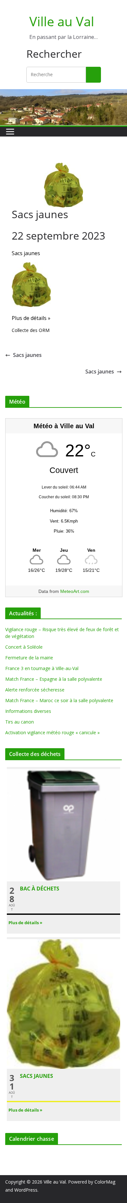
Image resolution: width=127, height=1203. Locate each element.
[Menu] (10, 131)
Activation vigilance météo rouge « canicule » (52, 732)
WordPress (25, 1190)
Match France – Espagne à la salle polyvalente (53, 679)
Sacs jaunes (26, 253)
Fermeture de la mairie (29, 658)
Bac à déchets (39, 888)
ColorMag (104, 1182)
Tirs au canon (19, 722)
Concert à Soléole (24, 647)
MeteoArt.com (74, 591)
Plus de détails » (31, 318)
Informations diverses (28, 711)
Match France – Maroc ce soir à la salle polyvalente (59, 700)
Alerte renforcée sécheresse (34, 690)
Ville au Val (61, 21)
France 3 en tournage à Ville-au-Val (41, 668)
